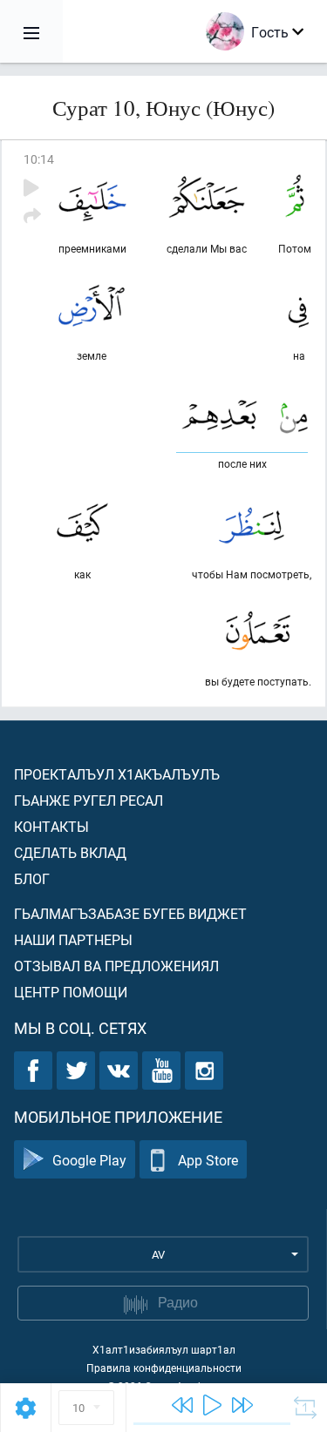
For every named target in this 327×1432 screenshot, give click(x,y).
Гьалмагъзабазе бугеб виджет (130, 913)
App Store (208, 1160)
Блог (32, 878)
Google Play (89, 1160)
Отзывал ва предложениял (116, 965)
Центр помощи (70, 992)
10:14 (39, 159)
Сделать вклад (70, 852)
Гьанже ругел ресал (88, 800)
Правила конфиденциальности (164, 1368)
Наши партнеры (73, 939)
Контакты (51, 826)
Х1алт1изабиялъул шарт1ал (163, 1349)
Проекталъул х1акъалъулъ (117, 774)
